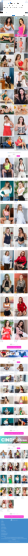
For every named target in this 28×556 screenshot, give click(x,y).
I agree (13, 15)
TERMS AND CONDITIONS (15, 8)
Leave (24, 15)
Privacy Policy (6, 12)
